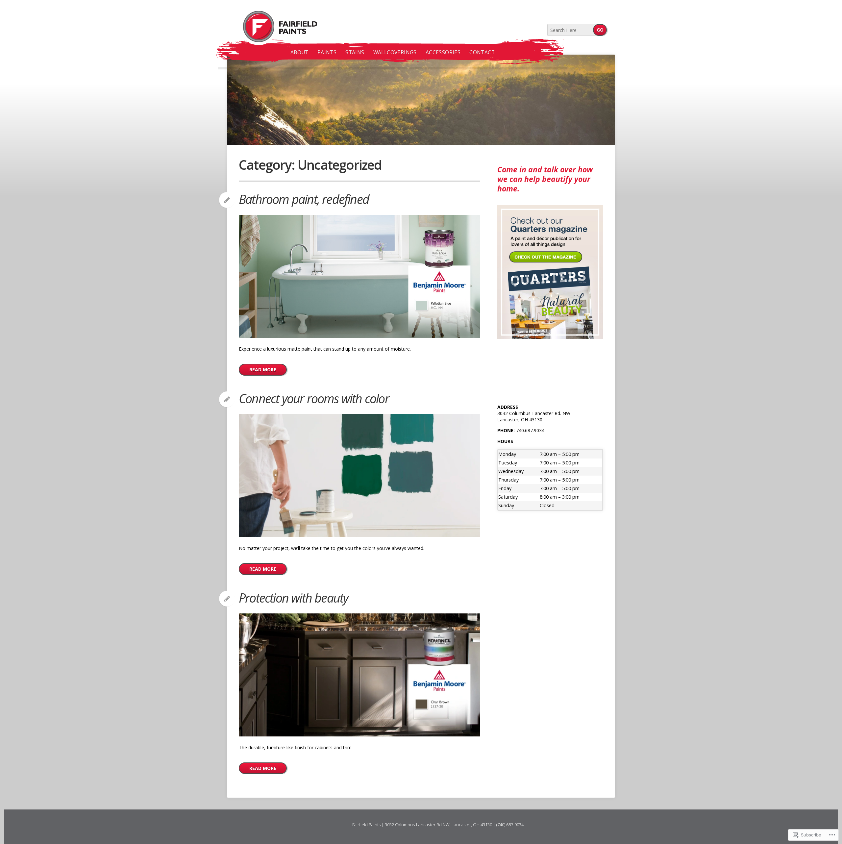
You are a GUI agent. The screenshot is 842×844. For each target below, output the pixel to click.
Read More (262, 369)
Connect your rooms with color (314, 398)
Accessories (443, 52)
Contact (482, 52)
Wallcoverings (395, 52)
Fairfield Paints (272, 26)
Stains (354, 52)
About (299, 52)
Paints (326, 52)
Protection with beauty (293, 597)
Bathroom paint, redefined (304, 199)
